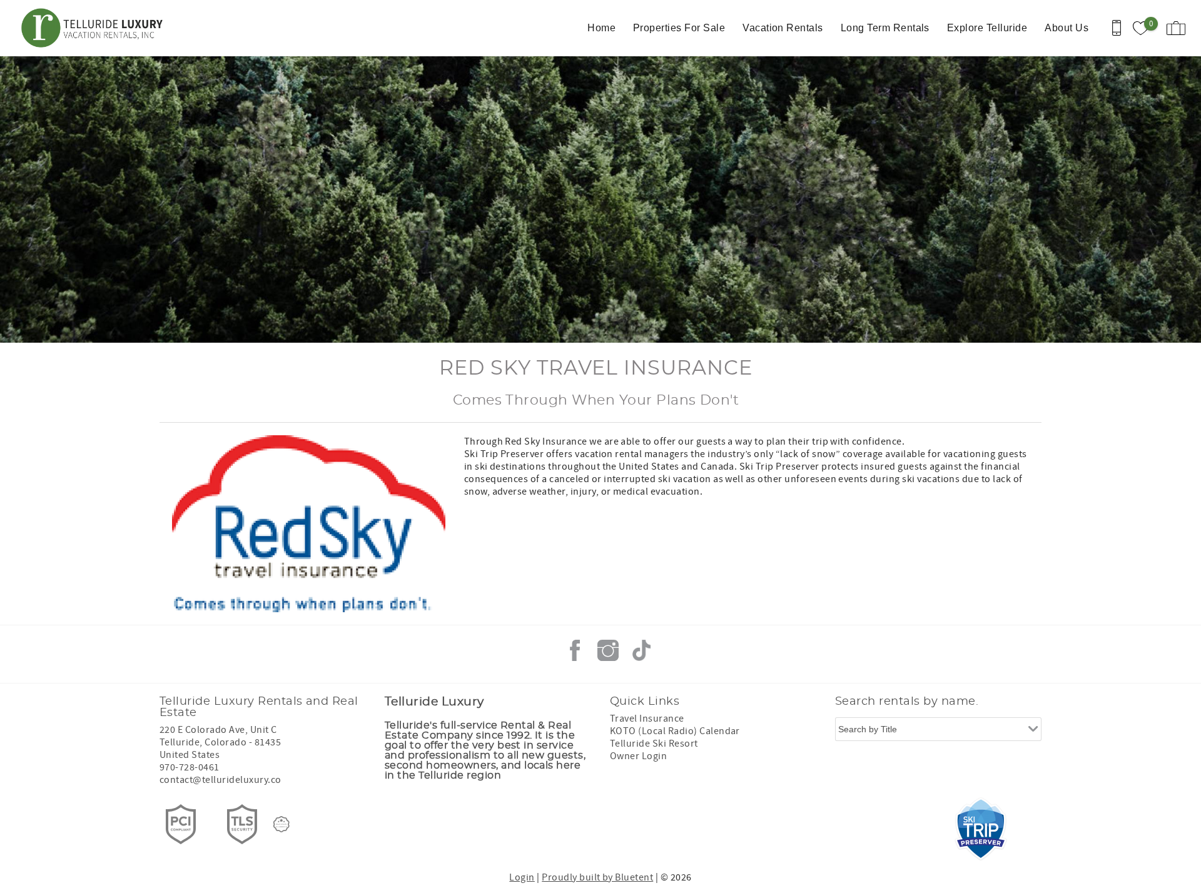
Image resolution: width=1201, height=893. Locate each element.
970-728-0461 (190, 767)
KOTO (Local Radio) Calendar (675, 731)
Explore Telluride (987, 28)
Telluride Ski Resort (654, 743)
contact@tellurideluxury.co (220, 780)
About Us (1066, 28)
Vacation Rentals (782, 28)
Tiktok (641, 650)
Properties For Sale (679, 28)
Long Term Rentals (885, 28)
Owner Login (638, 756)
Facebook (574, 650)
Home (601, 28)
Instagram (608, 650)
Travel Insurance (647, 718)
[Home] (95, 28)
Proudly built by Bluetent (597, 877)
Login (521, 877)
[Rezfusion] (281, 824)
